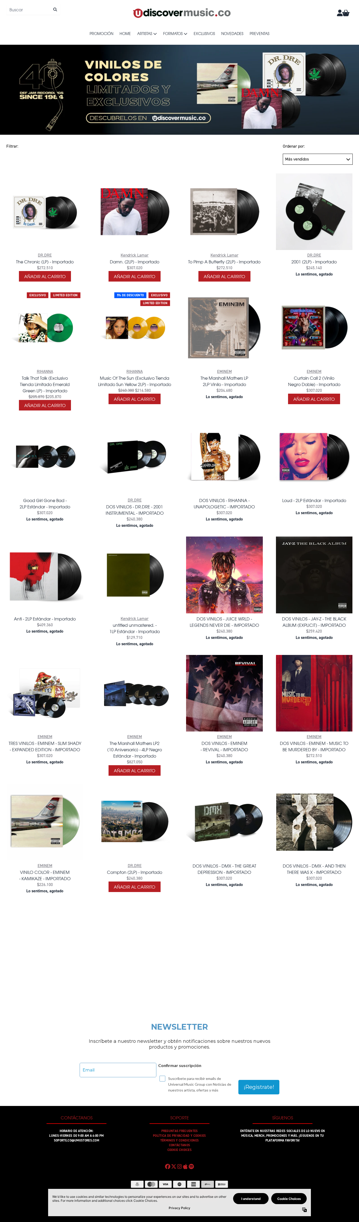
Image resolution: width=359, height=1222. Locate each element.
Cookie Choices (179, 1150)
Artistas (144, 33)
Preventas (259, 33)
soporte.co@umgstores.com (76, 1140)
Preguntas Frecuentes (179, 1131)
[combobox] (33, 9)
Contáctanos (179, 1145)
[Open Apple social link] (185, 1166)
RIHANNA (45, 371)
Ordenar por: (294, 146)
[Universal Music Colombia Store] (181, 12)
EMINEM (224, 371)
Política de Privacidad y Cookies (179, 1136)
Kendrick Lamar (134, 255)
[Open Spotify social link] (191, 1166)
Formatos (173, 33)
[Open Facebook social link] (168, 1166)
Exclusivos (204, 33)
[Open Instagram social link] (179, 1166)
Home (125, 33)
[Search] (55, 9)
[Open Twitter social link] (173, 1166)
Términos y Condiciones (179, 1140)
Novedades (232, 33)
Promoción (101, 33)
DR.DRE (45, 255)
